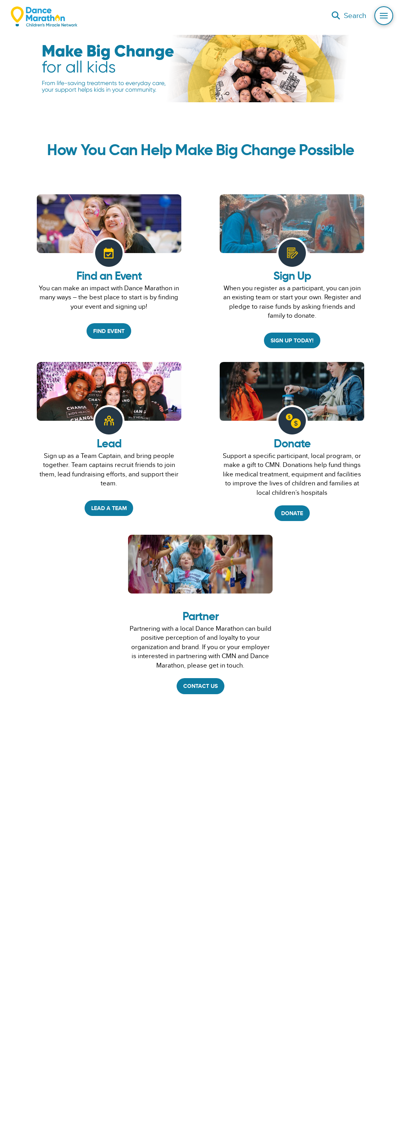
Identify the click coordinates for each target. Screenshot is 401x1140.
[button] (349, 15)
